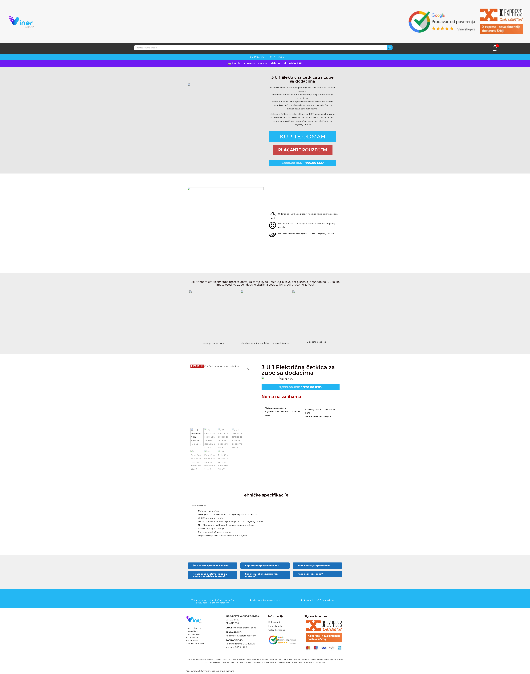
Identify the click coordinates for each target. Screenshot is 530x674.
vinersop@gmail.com (244, 627)
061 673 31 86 (232, 619)
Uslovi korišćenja (276, 630)
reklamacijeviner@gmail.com (241, 635)
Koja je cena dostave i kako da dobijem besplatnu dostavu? (210, 575)
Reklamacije (274, 622)
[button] (248, 369)
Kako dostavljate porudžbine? (314, 565)
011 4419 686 (232, 623)
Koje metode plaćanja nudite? (262, 565)
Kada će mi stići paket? (311, 574)
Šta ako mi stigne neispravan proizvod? (261, 575)
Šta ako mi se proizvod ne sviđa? (211, 565)
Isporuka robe (275, 626)
